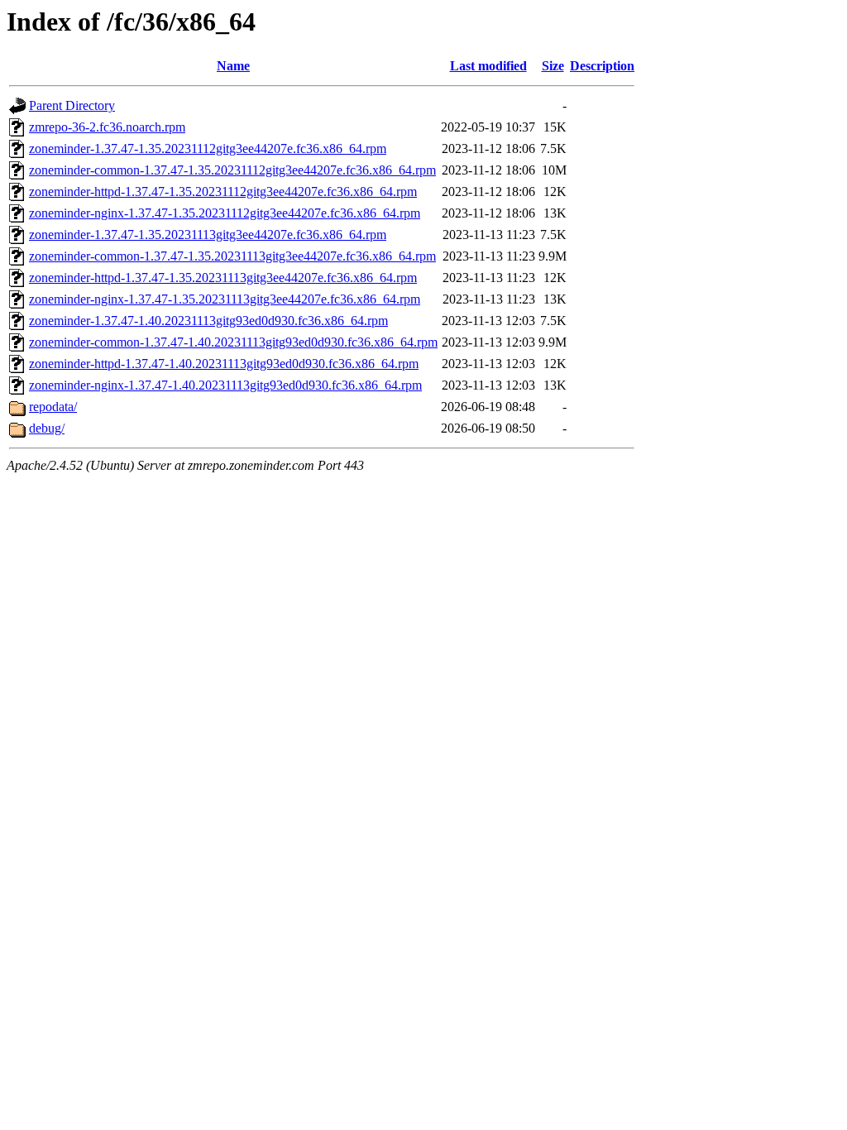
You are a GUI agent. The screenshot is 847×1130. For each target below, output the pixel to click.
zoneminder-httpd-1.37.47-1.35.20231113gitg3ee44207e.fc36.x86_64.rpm (223, 278)
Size (553, 66)
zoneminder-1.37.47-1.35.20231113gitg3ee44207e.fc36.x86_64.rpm (207, 234)
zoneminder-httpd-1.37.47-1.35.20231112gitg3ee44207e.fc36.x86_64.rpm (223, 191)
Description (602, 66)
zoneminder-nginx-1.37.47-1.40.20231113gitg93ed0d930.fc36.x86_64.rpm (225, 385)
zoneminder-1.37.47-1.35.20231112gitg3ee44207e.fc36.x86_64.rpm (207, 148)
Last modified (488, 66)
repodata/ (53, 407)
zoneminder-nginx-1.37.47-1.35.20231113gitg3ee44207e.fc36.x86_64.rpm (224, 299)
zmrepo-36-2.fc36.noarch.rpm (107, 127)
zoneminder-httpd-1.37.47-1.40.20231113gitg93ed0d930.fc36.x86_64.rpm (224, 364)
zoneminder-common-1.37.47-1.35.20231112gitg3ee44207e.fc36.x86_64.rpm (232, 170)
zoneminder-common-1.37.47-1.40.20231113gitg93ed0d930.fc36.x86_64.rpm (233, 342)
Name (233, 66)
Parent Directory (72, 105)
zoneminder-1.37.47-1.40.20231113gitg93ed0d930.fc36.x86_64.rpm (208, 321)
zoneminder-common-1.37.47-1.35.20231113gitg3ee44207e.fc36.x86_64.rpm (232, 256)
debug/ (47, 428)
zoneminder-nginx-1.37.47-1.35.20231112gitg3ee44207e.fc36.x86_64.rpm (224, 213)
